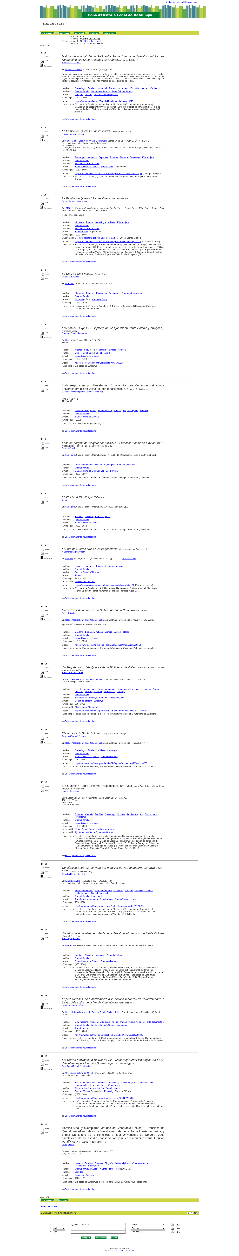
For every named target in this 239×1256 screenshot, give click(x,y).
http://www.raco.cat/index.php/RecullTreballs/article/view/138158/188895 (109, 1035)
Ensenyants (93, 1166)
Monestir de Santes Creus (87, 163)
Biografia (109, 1163)
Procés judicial (105, 410)
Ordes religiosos (122, 1163)
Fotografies (101, 293)
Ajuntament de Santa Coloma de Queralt (94, 832)
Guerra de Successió (142, 1163)
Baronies (79, 814)
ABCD (122, 1250)
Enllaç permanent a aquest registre (80, 119)
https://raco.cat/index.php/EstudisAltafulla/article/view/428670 (104, 101)
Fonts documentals (139, 88)
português (170, 2)
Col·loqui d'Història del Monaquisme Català (95, 238)
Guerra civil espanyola (131, 293)
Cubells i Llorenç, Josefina (73, 874)
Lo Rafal (69, 559)
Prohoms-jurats (82, 893)
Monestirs (92, 157)
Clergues (99, 1163)
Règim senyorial (130, 410)
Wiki (132, 1250)
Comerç (108, 632)
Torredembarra (106, 899)
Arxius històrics (143, 689)
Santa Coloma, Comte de (91, 392)
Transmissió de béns (118, 88)
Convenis (118, 890)
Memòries (79, 293)
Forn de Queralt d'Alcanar (87, 572)
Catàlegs (121, 691)
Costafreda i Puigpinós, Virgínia (76, 1066)
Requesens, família (100, 91)
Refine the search (92, 41)
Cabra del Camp (99, 299)
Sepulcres (103, 157)
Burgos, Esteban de (84, 353)
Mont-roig (108, 1091)
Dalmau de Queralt (70, 392)
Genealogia (80, 88)
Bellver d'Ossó (82, 1091)
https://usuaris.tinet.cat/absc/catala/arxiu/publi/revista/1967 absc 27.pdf (108, 173)
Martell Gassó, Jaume (71, 63)
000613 (68, 945)
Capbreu (154, 88)
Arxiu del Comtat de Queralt (112, 697)
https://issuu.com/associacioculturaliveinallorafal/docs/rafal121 (104, 585)
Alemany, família (83, 1088)
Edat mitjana (148, 157)
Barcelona (79, 1175)
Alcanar (78, 575)
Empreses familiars (114, 566)
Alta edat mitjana (115, 955)
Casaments (114, 293)
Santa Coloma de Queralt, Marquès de (109, 1025)
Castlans (79, 632)
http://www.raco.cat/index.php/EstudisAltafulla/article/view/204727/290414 (109, 906)
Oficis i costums (129, 559)
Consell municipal (99, 893)
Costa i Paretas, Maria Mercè (74, 201)
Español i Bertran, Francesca (74, 333)
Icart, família (97, 896)
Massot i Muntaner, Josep (73, 134)
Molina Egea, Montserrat (86, 707)
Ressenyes (80, 157)
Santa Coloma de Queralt (106, 94)
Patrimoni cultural (126, 689)
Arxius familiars (139, 1082)
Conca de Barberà (109, 471)
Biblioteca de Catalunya (86, 697)
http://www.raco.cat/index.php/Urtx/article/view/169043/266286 (104, 1098)
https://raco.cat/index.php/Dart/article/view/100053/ (99, 363)
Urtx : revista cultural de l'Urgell (79, 1073)
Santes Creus (107, 166)
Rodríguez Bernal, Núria (72, 1005)
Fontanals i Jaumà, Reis (72, 672)
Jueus (117, 632)
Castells (89, 814)
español (180, 2)
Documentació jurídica (85, 410)
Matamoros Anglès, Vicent (73, 552)
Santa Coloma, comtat (125, 899)
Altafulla (88, 94)
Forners (99, 566)
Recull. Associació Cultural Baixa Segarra (83, 620)
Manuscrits (100, 464)
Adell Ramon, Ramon (85, 581)
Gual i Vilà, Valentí (70, 448)
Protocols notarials (104, 890)
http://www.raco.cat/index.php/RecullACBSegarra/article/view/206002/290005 (111, 763)
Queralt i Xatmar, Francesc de (105, 1169)
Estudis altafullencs (73, 69)
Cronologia (112, 750)
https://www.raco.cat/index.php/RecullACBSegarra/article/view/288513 (108, 645)
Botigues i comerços (84, 566)
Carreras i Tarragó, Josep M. (74, 736)
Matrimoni (102, 88)
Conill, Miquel (68, 1144)
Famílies (91, 88)
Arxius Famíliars (119, 1022)
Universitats (80, 1166)
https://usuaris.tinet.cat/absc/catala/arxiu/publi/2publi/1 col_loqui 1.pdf (108, 241)
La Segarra (70, 455)
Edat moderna (81, 1022)
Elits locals (105, 1022)
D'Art (67, 340)
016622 (69, 208)
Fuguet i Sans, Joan (71, 791)
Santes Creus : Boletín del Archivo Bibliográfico (86, 141)
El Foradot (69, 283)
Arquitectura (132, 814)
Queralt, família (82, 91)
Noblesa (124, 157)
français (188, 2)
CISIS (117, 1250)
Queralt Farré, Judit (70, 277)
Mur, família (98, 1088)
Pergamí (111, 464)
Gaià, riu (79, 94)
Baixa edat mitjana (94, 632)
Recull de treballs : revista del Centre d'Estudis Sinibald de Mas (93, 1012)
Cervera (90, 1175)
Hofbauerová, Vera (105, 829)
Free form (194, 1213)
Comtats (98, 691)
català (196, 2)
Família (89, 222)
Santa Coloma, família (122, 91)
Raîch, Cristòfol (68, 613)
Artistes (78, 350)
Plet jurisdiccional (97, 1085)
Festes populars (102, 516)
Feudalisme (80, 817)
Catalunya (98, 701)
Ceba (64, 500)
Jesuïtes (79, 1172)
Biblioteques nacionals (85, 689)
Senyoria (129, 890)
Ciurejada (79, 299)
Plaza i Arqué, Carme (85, 829)
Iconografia (101, 350)
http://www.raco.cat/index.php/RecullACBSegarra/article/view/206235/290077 (111, 710)
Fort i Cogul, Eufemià (71, 938)
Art (141, 814)
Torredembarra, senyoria (86, 899)
